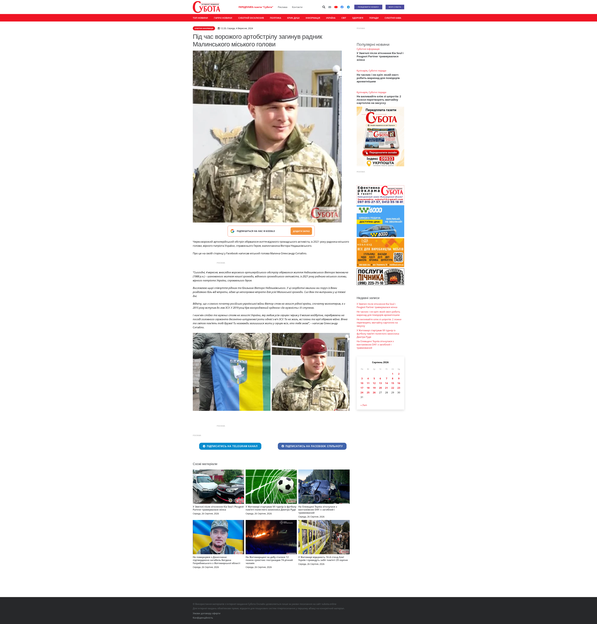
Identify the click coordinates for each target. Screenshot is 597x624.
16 (398, 383)
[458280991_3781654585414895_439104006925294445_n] (310, 372)
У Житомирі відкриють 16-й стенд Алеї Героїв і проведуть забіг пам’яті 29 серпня (323, 558)
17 (362, 387)
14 (386, 383)
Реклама (282, 7)
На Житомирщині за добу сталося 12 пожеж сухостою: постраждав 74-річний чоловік (269, 560)
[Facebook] (342, 7)
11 (368, 383)
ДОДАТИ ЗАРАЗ (301, 231)
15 (392, 383)
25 (368, 392)
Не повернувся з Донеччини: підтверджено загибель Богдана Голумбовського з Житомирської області (216, 560)
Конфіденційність (203, 617)
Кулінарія (362, 70)
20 (380, 387)
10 (362, 383)
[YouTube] (336, 7)
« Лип (364, 405)
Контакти (297, 7)
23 (398, 387)
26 (374, 392)
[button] (324, 7)
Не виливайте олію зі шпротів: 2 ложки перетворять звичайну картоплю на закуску (379, 100)
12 (374, 383)
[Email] (330, 7)
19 (374, 387)
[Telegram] (348, 7)
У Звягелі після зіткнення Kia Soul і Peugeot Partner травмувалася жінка (218, 508)
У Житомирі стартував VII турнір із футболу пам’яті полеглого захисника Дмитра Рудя (271, 508)
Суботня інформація (368, 48)
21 (386, 387)
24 (362, 392)
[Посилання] (206, 7)
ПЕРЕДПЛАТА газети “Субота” (255, 7)
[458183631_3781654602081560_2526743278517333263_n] (232, 372)
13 (380, 383)
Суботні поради (377, 70)
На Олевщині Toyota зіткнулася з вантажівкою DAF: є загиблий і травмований (317, 509)
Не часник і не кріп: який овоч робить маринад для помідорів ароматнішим (378, 78)
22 (392, 387)
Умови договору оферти (206, 613)
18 (368, 387)
